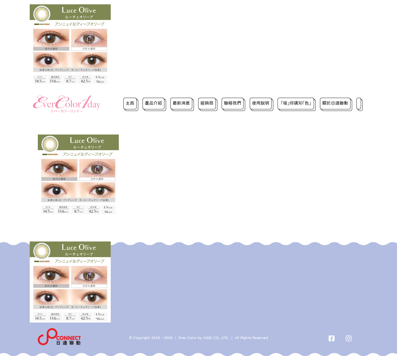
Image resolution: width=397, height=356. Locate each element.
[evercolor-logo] (66, 97)
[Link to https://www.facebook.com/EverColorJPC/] (331, 338)
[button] (359, 104)
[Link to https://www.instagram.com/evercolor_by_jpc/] (348, 338)
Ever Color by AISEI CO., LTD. (204, 338)
